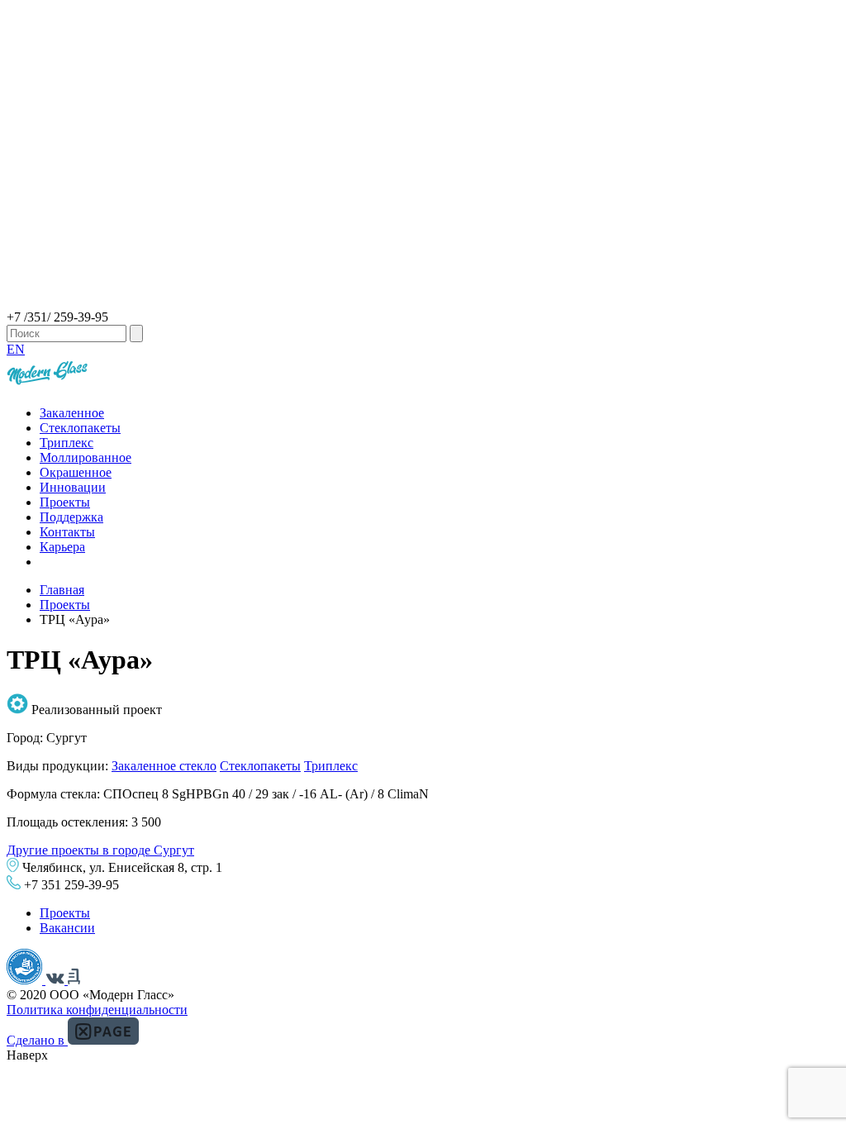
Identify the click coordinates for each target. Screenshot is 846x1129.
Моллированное (85, 457)
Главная (62, 590)
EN (16, 349)
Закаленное (72, 413)
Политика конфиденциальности (97, 1010)
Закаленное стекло (164, 766)
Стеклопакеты (80, 428)
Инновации (73, 487)
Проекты (65, 502)
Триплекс (66, 443)
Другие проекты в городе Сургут (100, 850)
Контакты (67, 532)
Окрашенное (76, 472)
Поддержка (71, 517)
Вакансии (67, 928)
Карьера (62, 547)
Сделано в (37, 1040)
